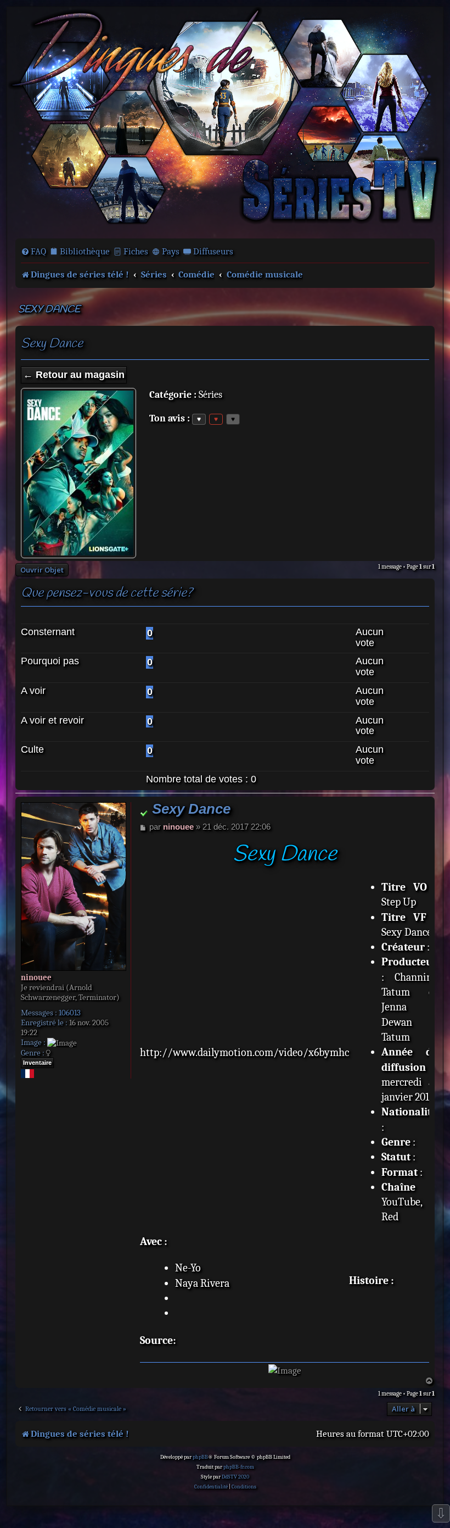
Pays (170, 251)
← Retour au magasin (74, 374)
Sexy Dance (49, 309)
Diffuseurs (213, 251)
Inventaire (37, 1062)
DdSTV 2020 (235, 1477)
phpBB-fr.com (238, 1467)
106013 (70, 1013)
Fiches (135, 251)
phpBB (200, 1457)
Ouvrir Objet (42, 570)
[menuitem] (33, 252)
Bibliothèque (85, 251)
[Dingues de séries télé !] (225, 121)
